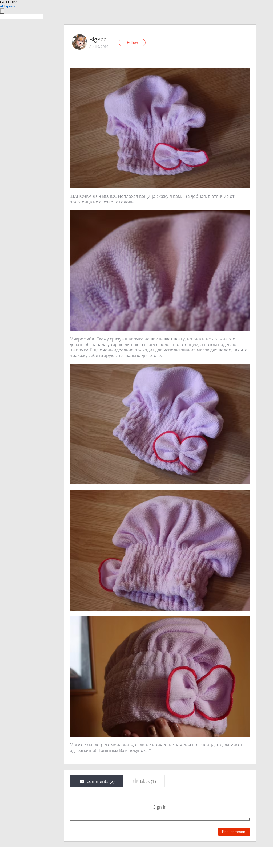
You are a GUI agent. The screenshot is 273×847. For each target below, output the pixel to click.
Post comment (234, 831)
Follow (132, 42)
